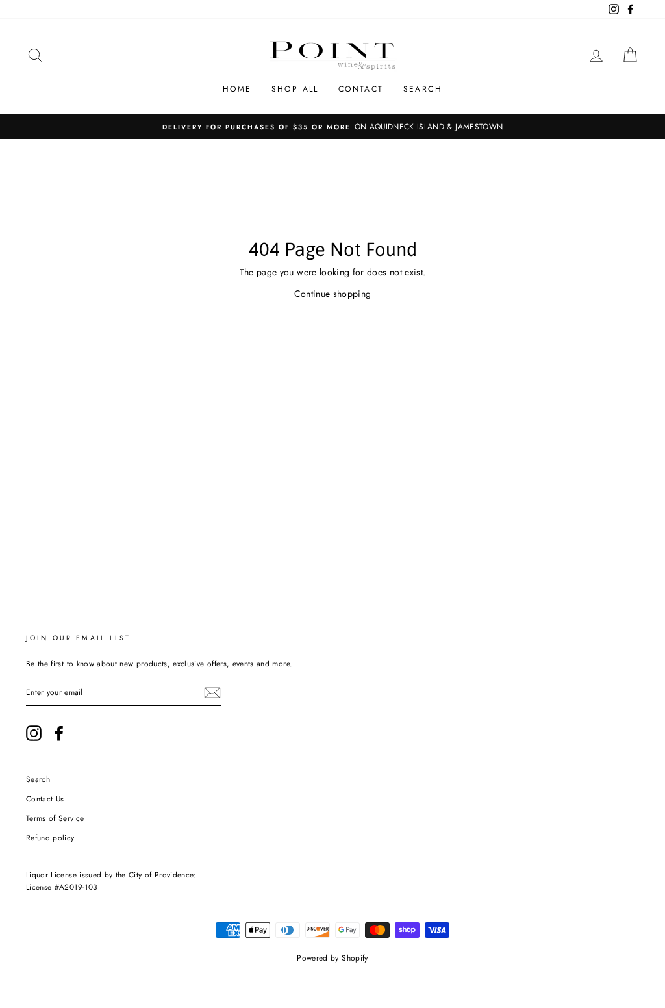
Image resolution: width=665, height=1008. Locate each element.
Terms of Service (55, 818)
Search (422, 89)
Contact (361, 89)
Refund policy (50, 837)
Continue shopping (332, 293)
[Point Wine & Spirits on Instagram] (34, 733)
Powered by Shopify (332, 958)
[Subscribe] (212, 693)
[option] (332, 126)
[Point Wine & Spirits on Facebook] (59, 733)
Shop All (295, 89)
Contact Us (45, 798)
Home (237, 89)
